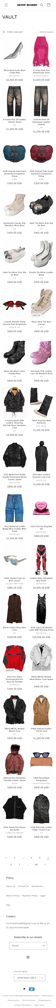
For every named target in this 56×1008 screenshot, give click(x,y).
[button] (6, 5)
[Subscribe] (43, 945)
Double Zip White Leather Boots (41, 273)
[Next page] (44, 864)
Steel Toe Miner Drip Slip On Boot (41, 224)
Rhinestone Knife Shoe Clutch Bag (15, 71)
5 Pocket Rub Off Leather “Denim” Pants (14, 120)
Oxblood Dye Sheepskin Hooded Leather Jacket (14, 779)
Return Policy (13, 895)
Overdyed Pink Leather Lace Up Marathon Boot (41, 372)
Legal (42, 895)
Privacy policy (13, 1000)
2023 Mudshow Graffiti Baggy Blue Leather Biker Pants (14, 528)
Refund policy (47, 996)
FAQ (8, 905)
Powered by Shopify (31, 995)
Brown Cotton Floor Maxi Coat (14, 628)
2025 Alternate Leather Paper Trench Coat (41, 828)
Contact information (23, 1005)
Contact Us (23, 886)
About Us (11, 886)
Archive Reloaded (16, 995)
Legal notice (39, 1005)
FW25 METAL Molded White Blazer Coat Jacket (41, 678)
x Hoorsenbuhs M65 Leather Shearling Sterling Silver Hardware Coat (14, 424)
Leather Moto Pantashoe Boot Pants (41, 579)
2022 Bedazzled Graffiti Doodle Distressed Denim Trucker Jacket (15, 476)
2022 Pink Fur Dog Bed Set (41, 527)
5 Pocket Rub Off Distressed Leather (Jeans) (41, 121)
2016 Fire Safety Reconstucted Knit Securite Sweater (14, 679)
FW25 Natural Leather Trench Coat (41, 730)
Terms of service (28, 1000)
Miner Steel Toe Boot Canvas (41, 323)
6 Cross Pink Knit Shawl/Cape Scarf (41, 71)
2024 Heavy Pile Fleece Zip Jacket (14, 828)
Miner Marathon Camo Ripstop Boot (14, 372)
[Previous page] (6, 857)
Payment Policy (29, 895)
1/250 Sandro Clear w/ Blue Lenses (14, 579)
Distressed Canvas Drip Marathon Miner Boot (15, 224)
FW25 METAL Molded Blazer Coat (15, 730)
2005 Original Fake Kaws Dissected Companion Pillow (14, 173)
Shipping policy (44, 1000)
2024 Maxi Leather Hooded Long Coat (41, 475)
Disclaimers (37, 886)
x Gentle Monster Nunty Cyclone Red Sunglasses (14, 323)
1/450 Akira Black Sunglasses (41, 779)
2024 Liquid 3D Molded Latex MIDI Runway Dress (41, 628)
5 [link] (48, 857)
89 (36, 864)
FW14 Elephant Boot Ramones (41, 421)
